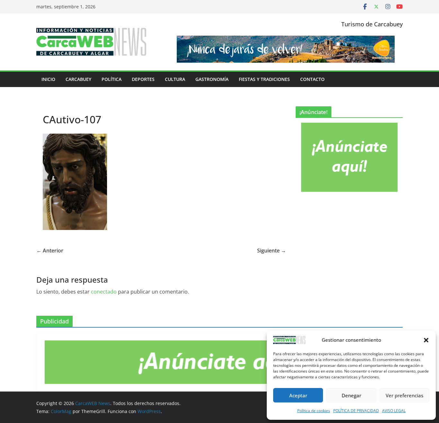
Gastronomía (211, 79)
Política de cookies (313, 410)
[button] (426, 340)
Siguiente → (271, 250)
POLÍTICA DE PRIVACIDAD (356, 410)
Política (111, 79)
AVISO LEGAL (394, 410)
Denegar (351, 395)
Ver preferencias (404, 395)
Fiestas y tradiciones (264, 79)
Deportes (143, 79)
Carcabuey (78, 79)
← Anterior (49, 250)
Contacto (312, 79)
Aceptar (298, 395)
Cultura (175, 79)
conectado (104, 291)
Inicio (48, 79)
